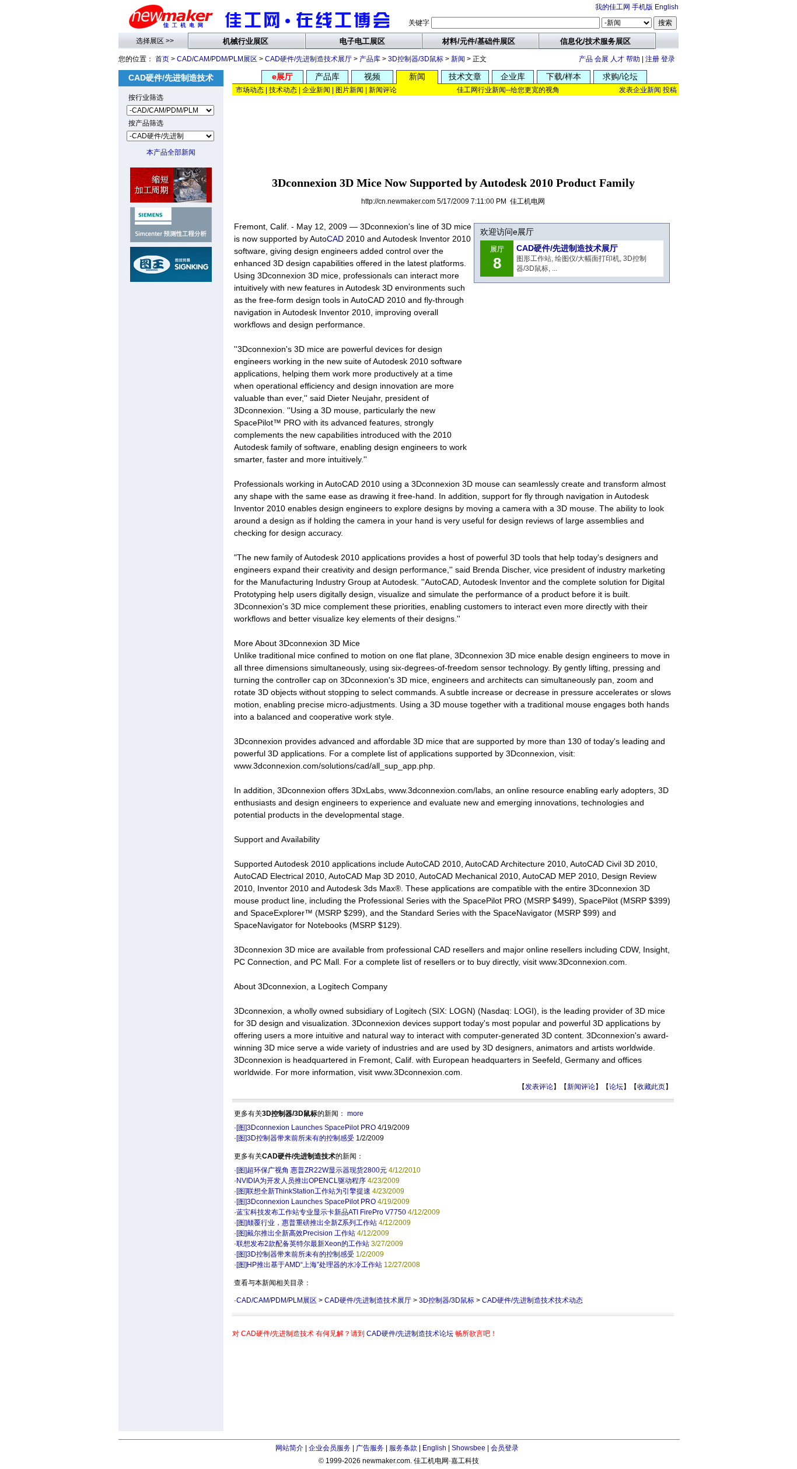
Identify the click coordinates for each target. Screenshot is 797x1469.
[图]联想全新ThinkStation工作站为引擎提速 (303, 1191)
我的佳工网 (612, 7)
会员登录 (505, 1448)
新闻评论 (581, 1087)
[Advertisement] (455, 132)
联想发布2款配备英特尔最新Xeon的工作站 (302, 1244)
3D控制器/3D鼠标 (415, 59)
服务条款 (403, 1448)
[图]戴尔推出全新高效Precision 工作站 (295, 1233)
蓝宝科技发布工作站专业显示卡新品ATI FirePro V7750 (321, 1212)
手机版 (642, 7)
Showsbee (468, 1448)
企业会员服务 (330, 1448)
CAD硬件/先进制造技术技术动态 (532, 1300)
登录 (668, 59)
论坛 (616, 1087)
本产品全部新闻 (170, 152)
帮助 (633, 59)
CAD (335, 238)
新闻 (458, 59)
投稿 (670, 90)
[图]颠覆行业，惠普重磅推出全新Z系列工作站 (306, 1223)
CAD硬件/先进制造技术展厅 (308, 59)
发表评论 (539, 1087)
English (667, 7)
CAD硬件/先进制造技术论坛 (409, 1334)
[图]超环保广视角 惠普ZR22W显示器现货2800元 (311, 1170)
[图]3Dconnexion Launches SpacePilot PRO (306, 1127)
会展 (602, 59)
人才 (617, 59)
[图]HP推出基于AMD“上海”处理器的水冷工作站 (309, 1265)
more (355, 1113)
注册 (652, 59)
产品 (586, 59)
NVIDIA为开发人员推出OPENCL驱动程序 (301, 1181)
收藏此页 (651, 1087)
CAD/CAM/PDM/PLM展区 (217, 59)
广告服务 (370, 1448)
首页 (162, 59)
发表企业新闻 (640, 90)
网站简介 (289, 1448)
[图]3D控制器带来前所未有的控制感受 (295, 1138)
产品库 (369, 59)
